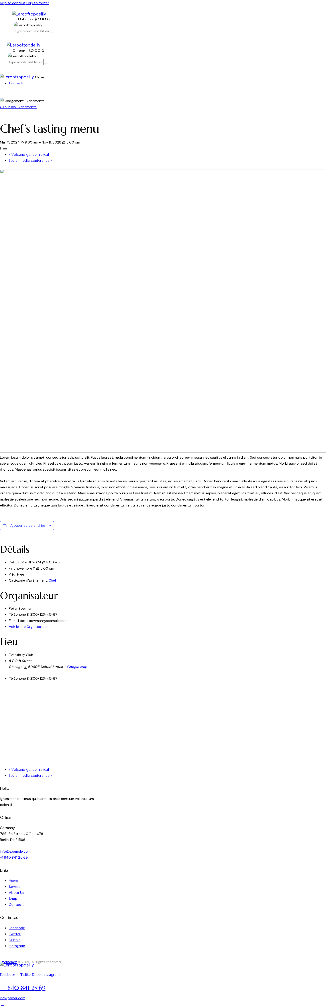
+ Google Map (75, 666)
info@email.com (12, 998)
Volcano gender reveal (29, 154)
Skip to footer (37, 3)
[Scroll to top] (2, 1004)
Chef (52, 580)
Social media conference (30, 160)
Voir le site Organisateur (28, 626)
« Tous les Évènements (18, 107)
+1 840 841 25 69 (14, 857)
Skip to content (13, 3)
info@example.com (15, 851)
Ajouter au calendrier (27, 525)
